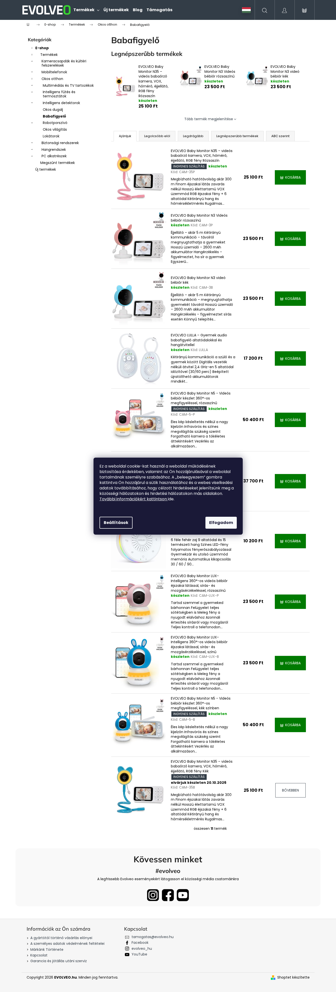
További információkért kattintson (133, 499)
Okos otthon (52, 78)
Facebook (140, 942)
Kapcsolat (39, 955)
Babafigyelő (54, 116)
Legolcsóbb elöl (157, 136)
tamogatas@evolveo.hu (153, 936)
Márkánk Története (46, 949)
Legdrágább (193, 136)
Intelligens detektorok (61, 102)
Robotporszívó (55, 122)
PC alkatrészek (54, 156)
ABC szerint (280, 136)
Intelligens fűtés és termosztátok (59, 94)
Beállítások (116, 522)
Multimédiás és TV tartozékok (68, 85)
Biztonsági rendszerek (60, 142)
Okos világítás (55, 129)
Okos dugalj (53, 109)
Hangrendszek (54, 149)
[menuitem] (86, 10)
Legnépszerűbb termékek (237, 136)
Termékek (49, 54)
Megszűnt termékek (57, 162)
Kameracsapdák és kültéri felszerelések (64, 63)
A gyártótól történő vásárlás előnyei (61, 937)
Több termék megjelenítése (208, 119)
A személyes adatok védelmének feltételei (67, 943)
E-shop (42, 47)
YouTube (139, 954)
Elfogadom (221, 522)
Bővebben (290, 790)
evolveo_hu (142, 948)
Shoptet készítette (293, 977)
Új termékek (45, 169)
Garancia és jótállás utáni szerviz (58, 960)
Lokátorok (51, 136)
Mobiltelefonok (54, 72)
